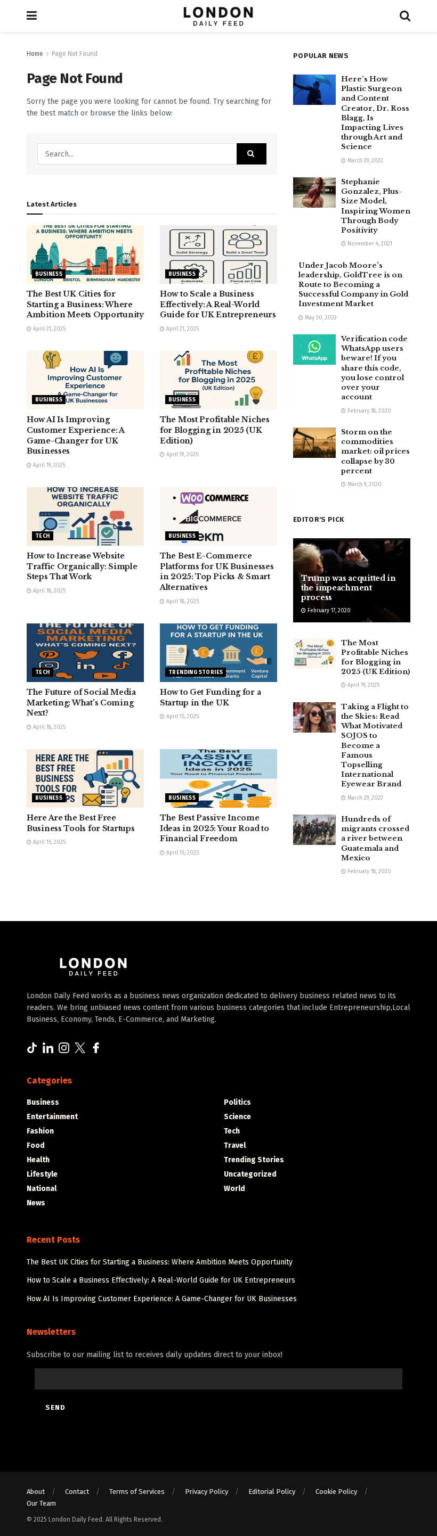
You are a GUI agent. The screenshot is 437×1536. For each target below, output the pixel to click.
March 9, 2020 (364, 484)
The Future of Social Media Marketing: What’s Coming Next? (81, 702)
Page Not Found (75, 54)
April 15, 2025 (182, 716)
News (36, 1203)
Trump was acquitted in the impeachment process (348, 587)
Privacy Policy (206, 1492)
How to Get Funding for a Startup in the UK (210, 697)
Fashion (40, 1131)
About (36, 1492)
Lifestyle (42, 1174)
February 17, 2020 (328, 610)
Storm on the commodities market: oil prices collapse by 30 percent (375, 451)
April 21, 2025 (48, 329)
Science (237, 1116)
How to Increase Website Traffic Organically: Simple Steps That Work (82, 566)
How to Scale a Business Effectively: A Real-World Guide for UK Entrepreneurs (218, 304)
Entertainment (52, 1116)
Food (36, 1145)
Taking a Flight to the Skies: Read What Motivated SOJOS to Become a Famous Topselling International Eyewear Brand (375, 745)
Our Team (41, 1503)
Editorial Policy (271, 1492)
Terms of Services (137, 1492)
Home (35, 54)
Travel (235, 1145)
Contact (77, 1492)
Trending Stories (195, 672)
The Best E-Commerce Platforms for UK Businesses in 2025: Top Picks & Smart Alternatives (216, 571)
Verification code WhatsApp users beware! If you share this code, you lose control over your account (374, 367)
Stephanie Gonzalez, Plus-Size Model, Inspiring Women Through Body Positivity (375, 206)
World (234, 1188)
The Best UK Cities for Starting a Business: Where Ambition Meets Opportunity (85, 304)
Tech (42, 536)
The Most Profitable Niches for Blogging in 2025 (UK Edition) (215, 430)
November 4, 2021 (369, 244)
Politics (237, 1102)
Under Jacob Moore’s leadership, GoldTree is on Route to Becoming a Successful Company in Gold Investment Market (353, 285)
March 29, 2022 (364, 161)
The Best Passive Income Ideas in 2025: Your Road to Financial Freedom (214, 828)
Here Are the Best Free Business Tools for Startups (80, 823)
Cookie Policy (336, 1492)
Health (38, 1159)
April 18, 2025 (48, 591)
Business (48, 274)
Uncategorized (250, 1174)
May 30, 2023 (320, 318)
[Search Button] (251, 154)
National (41, 1188)
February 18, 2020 (368, 411)
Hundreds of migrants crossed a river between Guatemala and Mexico (375, 839)
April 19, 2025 (48, 465)
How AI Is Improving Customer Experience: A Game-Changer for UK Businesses (75, 435)
